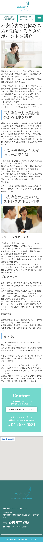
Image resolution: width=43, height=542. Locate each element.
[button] (39, 18)
